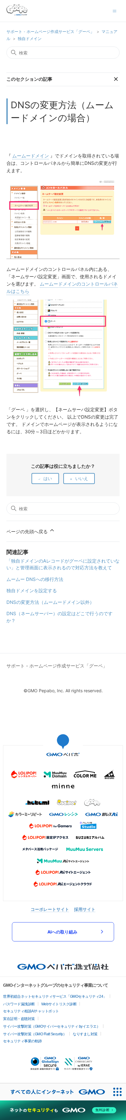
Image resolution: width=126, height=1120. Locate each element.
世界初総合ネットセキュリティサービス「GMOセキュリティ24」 (55, 996)
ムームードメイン (30, 156)
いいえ (81, 478)
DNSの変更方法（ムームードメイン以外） (50, 602)
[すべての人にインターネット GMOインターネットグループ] (54, 1091)
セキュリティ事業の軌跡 (22, 1041)
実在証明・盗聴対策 (19, 1019)
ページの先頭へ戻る (27, 531)
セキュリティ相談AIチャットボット (31, 1011)
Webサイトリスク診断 (59, 1004)
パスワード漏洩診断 (19, 1004)
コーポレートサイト (50, 909)
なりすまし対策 (85, 1034)
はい (47, 478)
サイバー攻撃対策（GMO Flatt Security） (34, 1034)
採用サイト (84, 909)
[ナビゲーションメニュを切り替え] (115, 10)
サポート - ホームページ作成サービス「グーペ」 (50, 31)
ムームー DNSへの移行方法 (34, 579)
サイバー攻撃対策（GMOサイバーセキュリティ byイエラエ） (51, 1026)
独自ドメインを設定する (31, 590)
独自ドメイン (30, 38)
